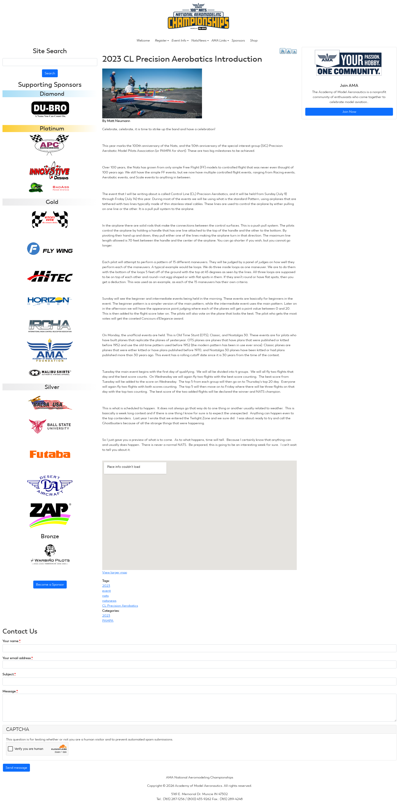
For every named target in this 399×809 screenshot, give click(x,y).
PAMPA (107, 621)
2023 (106, 586)
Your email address (17, 658)
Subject (9, 674)
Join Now (349, 112)
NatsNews (198, 40)
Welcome (143, 40)
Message (10, 691)
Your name (11, 641)
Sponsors (238, 40)
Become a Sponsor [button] (50, 584)
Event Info (178, 40)
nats (105, 596)
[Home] (197, 16)
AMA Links (219, 40)
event (106, 591)
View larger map (116, 572)
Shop (253, 40)
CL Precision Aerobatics (120, 606)
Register (160, 40)
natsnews (109, 601)
